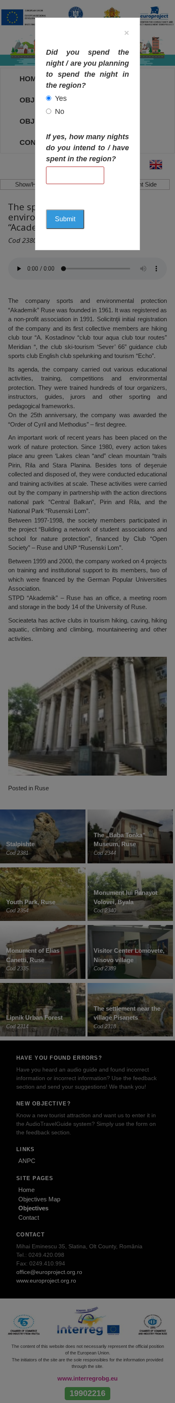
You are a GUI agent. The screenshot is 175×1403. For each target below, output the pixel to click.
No (59, 111)
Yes (61, 98)
